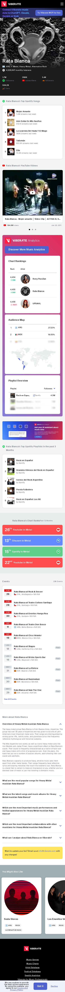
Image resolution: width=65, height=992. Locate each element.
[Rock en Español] (11, 461)
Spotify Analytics (32, 975)
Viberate (11, 4)
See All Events (10, 699)
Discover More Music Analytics (26, 249)
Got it (40, 986)
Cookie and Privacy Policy (19, 989)
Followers (48, 388)
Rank (12, 269)
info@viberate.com (47, 851)
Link (34, 395)
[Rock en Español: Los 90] (11, 500)
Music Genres (32, 959)
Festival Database (32, 971)
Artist (23, 269)
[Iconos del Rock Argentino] (11, 481)
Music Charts (32, 963)
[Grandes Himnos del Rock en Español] (11, 471)
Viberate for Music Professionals (32, 979)
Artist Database (32, 967)
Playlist (13, 388)
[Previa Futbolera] (11, 491)
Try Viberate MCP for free (49, 13)
